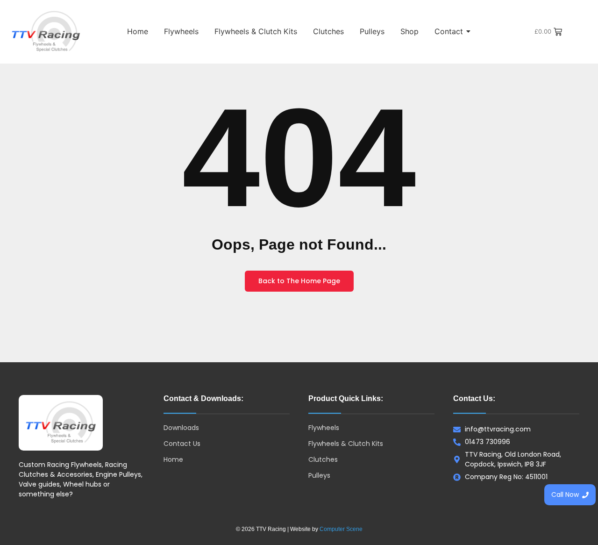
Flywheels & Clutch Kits (255, 31)
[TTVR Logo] (60, 423)
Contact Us (182, 443)
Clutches (328, 31)
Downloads (181, 427)
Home (137, 31)
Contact (448, 31)
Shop (409, 31)
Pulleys (372, 31)
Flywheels (181, 31)
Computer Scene (341, 529)
